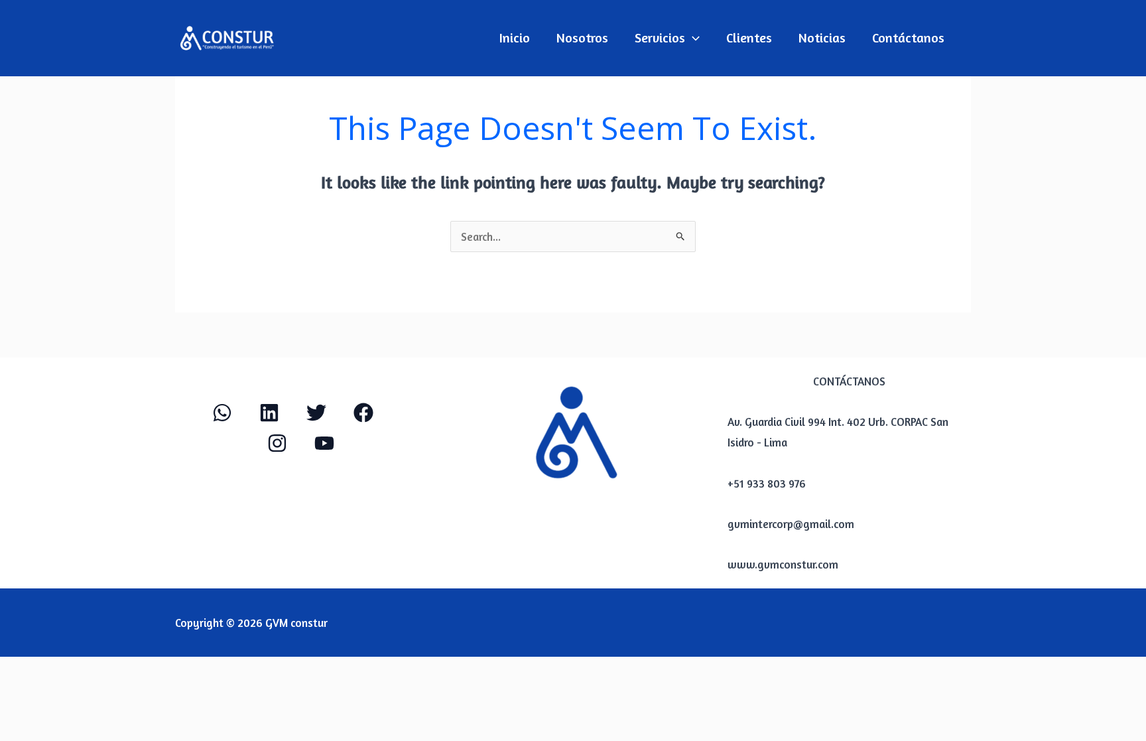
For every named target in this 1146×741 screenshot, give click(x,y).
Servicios (660, 37)
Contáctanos (908, 37)
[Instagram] (277, 443)
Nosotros (582, 37)
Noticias (822, 37)
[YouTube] (324, 443)
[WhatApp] (222, 412)
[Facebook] (363, 412)
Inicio (514, 37)
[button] (692, 38)
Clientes (749, 37)
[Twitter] (316, 412)
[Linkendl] (269, 412)
